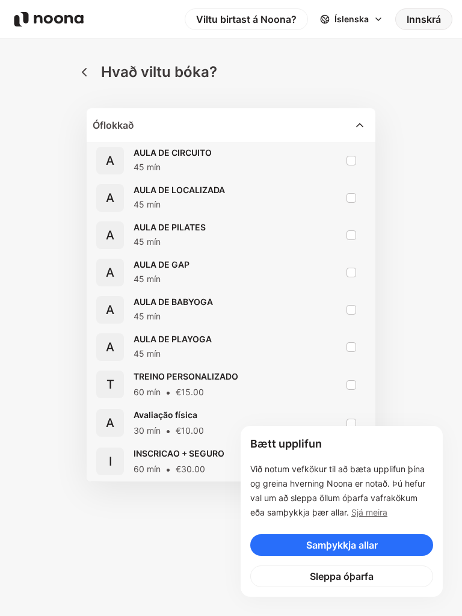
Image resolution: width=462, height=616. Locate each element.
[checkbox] (351, 160)
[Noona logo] (49, 19)
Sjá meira (369, 512)
